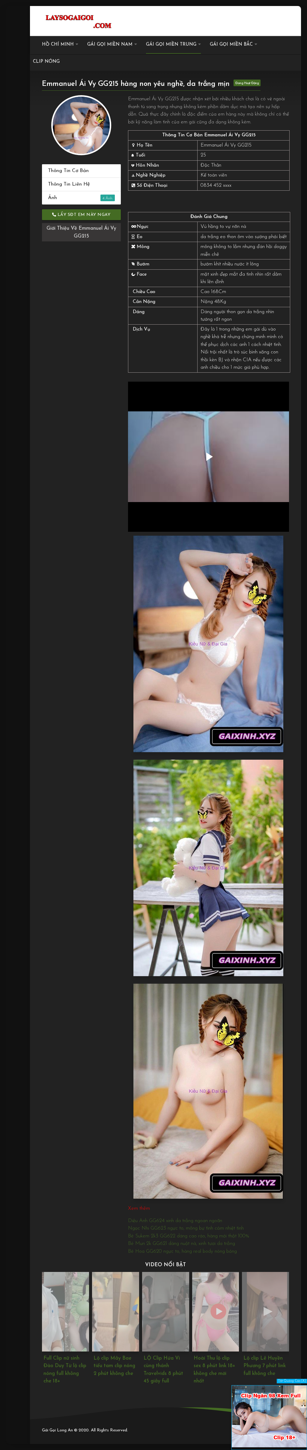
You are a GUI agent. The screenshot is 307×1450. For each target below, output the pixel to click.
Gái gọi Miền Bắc (231, 44)
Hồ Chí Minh (58, 44)
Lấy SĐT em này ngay (83, 215)
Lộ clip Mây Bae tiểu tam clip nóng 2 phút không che (64, 1366)
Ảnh (76, 197)
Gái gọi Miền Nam (110, 44)
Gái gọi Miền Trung (171, 44)
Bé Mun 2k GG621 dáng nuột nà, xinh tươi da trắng (181, 1243)
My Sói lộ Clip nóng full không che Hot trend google (261, 1370)
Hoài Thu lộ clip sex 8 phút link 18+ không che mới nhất (165, 1370)
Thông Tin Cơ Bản (68, 170)
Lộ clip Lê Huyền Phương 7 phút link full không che (215, 1366)
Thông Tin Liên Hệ (69, 184)
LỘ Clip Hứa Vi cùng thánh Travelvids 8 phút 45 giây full (113, 1370)
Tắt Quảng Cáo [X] (292, 1381)
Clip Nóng (46, 61)
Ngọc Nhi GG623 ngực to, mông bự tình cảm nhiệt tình (186, 1228)
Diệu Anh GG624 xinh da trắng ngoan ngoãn (175, 1220)
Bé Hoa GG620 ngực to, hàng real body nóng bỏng (182, 1251)
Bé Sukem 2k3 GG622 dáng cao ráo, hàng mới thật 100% (188, 1236)
